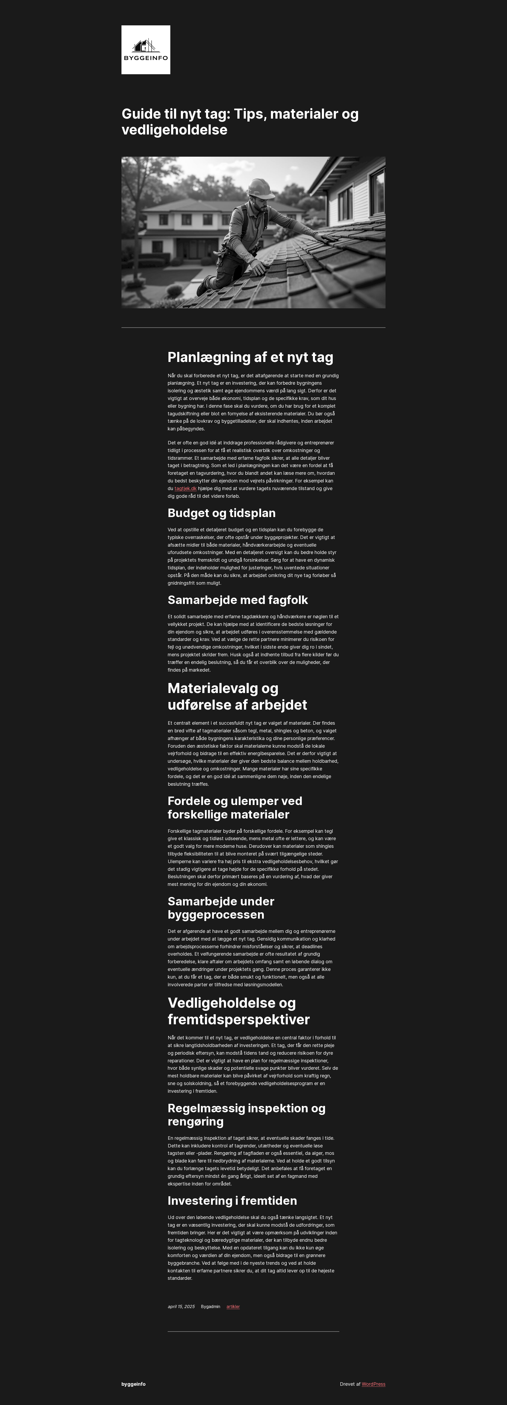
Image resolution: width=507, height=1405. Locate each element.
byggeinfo (133, 1384)
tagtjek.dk (186, 488)
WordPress (374, 1384)
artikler (233, 1306)
